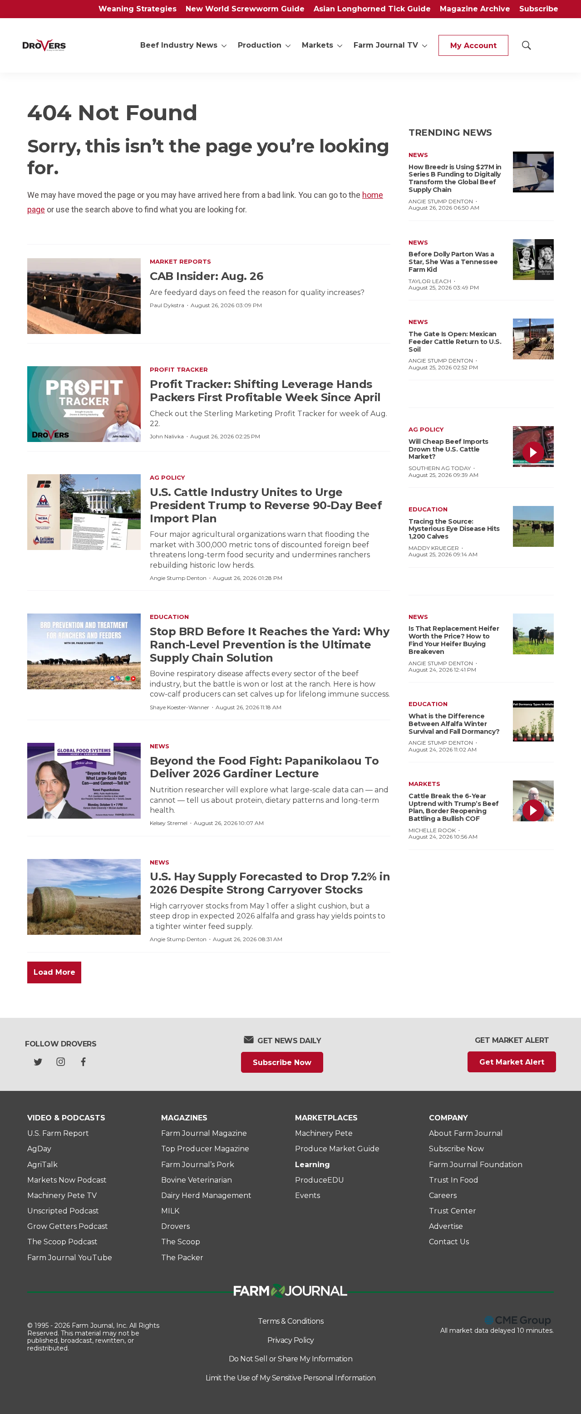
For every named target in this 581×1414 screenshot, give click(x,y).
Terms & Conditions (290, 1321)
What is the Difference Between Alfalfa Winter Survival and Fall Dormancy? (454, 724)
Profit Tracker (179, 369)
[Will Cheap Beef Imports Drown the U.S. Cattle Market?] (533, 446)
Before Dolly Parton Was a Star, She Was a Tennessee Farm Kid (453, 262)
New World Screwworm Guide (245, 9)
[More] (224, 45)
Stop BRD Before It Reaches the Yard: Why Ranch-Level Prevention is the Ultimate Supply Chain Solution (269, 644)
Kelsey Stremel (168, 823)
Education (169, 616)
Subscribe (538, 9)
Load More (54, 972)
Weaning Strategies (137, 9)
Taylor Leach (430, 281)
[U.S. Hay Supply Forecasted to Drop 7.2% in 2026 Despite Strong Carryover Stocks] (84, 897)
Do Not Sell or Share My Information (291, 1359)
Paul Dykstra (167, 305)
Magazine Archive (475, 9)
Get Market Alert (511, 1062)
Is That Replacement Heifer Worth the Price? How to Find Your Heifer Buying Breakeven (454, 639)
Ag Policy (167, 477)
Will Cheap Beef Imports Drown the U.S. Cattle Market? (448, 449)
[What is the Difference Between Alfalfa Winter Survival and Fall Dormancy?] (533, 721)
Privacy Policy (290, 1340)
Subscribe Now (282, 1062)
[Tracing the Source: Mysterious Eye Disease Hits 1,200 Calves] (533, 526)
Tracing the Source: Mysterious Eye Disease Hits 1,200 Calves (454, 529)
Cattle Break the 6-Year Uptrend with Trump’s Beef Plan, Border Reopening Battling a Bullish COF (454, 807)
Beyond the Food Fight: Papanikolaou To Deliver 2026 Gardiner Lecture (264, 767)
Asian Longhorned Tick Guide (372, 9)
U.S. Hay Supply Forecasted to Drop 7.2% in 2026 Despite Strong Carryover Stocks (270, 883)
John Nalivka (167, 436)
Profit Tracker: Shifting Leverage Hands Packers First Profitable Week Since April (265, 391)
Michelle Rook (432, 830)
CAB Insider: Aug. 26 (206, 276)
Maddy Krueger (434, 548)
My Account (473, 45)
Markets (317, 45)
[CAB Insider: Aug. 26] (84, 296)
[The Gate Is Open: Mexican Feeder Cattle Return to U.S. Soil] (533, 339)
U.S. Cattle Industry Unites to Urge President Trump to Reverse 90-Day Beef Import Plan (266, 505)
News (159, 746)
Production (259, 45)
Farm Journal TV (386, 45)
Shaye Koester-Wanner (179, 707)
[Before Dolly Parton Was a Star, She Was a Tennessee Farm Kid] (533, 259)
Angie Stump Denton (178, 577)
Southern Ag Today (440, 468)
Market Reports (180, 261)
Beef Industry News (178, 45)
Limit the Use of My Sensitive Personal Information (291, 1378)
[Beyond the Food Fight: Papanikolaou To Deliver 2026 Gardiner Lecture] (84, 781)
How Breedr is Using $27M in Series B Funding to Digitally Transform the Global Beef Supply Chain (455, 178)
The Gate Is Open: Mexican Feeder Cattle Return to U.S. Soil (455, 342)
